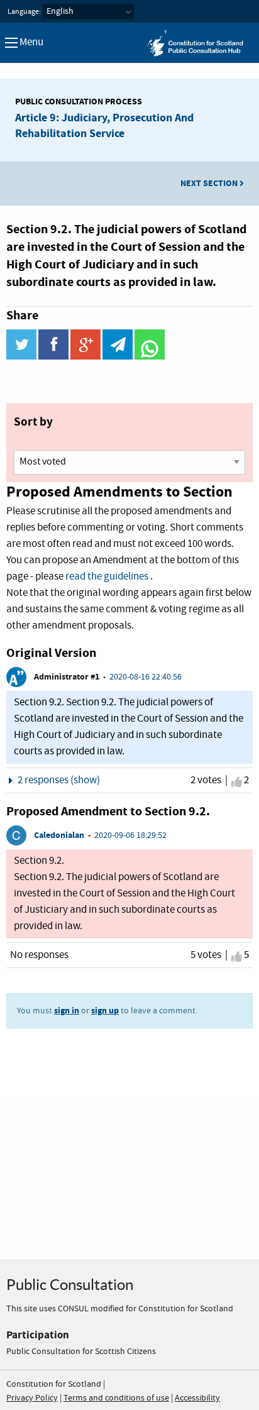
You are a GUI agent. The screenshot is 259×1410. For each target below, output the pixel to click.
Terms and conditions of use (116, 1398)
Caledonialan (59, 835)
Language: (24, 12)
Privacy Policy (32, 1398)
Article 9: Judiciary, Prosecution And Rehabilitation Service (104, 125)
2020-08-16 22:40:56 (145, 677)
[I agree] (236, 782)
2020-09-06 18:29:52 (130, 835)
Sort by (33, 422)
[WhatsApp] (150, 357)
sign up (105, 1010)
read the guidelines (106, 577)
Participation (37, 1335)
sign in (66, 1010)
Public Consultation (69, 1284)
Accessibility (197, 1398)
